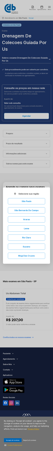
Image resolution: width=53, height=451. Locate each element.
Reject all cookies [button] (29, 440)
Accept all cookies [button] (12, 440)
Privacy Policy (33, 429)
